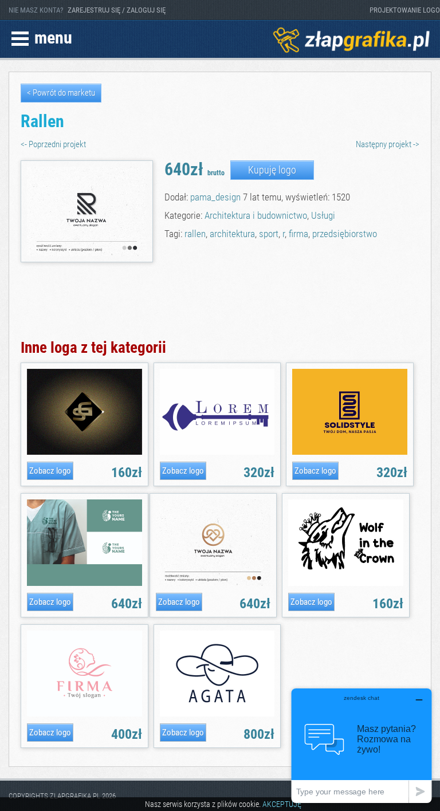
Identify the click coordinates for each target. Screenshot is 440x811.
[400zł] (84, 714)
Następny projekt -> (387, 144)
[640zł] (84, 584)
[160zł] (84, 453)
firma (298, 233)
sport (268, 233)
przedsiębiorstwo (344, 233)
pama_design (215, 197)
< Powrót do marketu (61, 93)
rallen (195, 233)
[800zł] (217, 714)
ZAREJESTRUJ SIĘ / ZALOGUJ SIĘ (117, 10)
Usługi (323, 215)
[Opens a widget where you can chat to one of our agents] (361, 745)
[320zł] (217, 453)
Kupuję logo (272, 170)
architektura (232, 233)
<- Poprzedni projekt (53, 144)
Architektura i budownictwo (256, 215)
